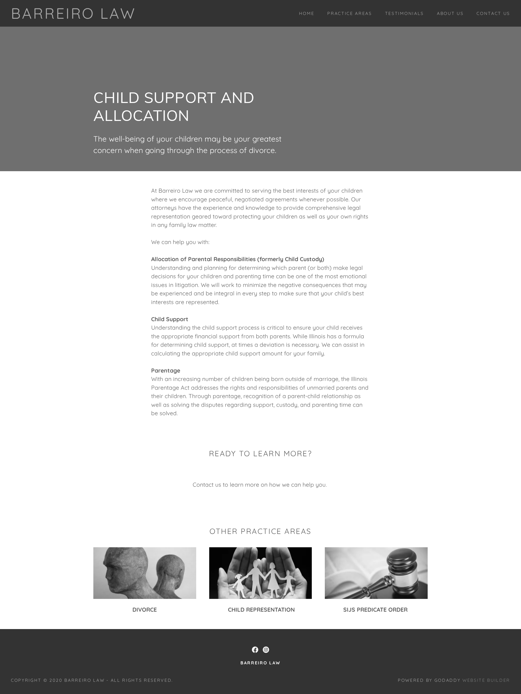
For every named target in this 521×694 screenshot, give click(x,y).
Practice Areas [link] (349, 13)
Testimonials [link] (404, 13)
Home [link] (306, 13)
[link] (73, 16)
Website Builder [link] (486, 680)
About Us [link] (450, 13)
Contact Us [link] (493, 13)
